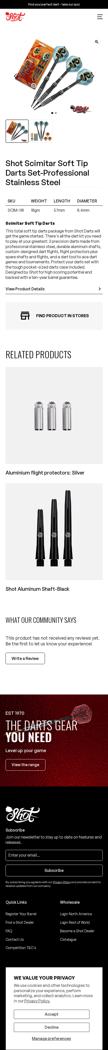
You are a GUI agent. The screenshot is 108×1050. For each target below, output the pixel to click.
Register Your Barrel (21, 914)
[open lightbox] (97, 42)
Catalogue (68, 939)
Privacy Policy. (37, 1000)
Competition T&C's (21, 948)
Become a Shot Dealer (77, 931)
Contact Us (15, 939)
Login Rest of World (75, 922)
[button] (100, 17)
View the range (25, 764)
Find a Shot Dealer (20, 922)
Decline (52, 1027)
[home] (15, 17)
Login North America (76, 914)
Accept (52, 1014)
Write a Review (25, 658)
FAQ (9, 931)
